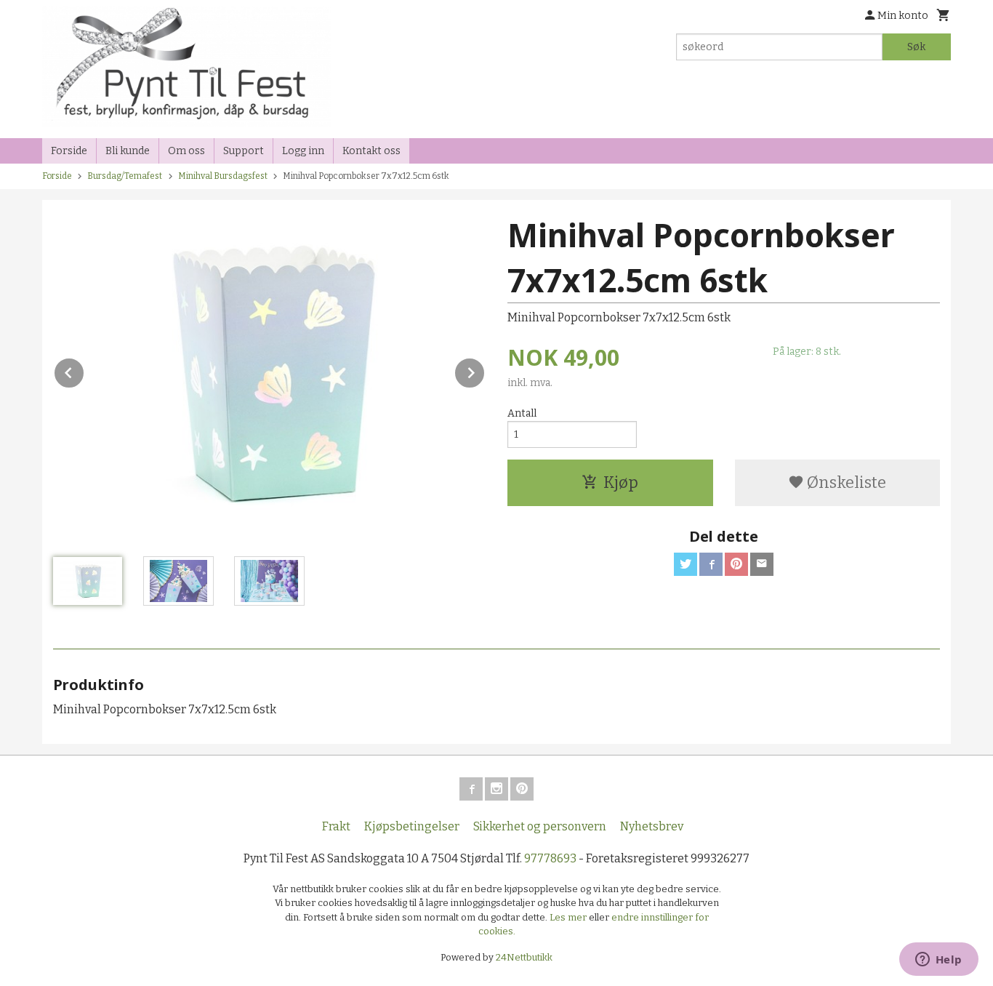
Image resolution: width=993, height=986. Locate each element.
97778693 (550, 858)
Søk (916, 47)
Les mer (569, 917)
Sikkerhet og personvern (539, 826)
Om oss (186, 151)
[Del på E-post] (761, 564)
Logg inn (303, 151)
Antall (521, 413)
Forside (69, 151)
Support (243, 151)
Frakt (336, 826)
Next (485, 370)
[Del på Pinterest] (736, 564)
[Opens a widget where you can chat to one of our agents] (938, 960)
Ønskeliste (845, 482)
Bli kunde (127, 151)
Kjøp (620, 482)
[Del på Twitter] (685, 564)
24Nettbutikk (524, 957)
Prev (84, 370)
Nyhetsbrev (651, 826)
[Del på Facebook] (711, 564)
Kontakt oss (371, 151)
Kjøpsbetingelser (411, 826)
